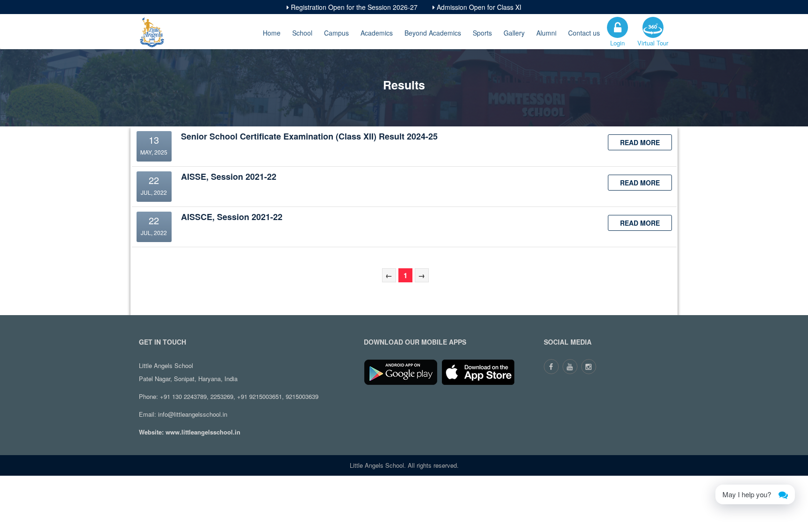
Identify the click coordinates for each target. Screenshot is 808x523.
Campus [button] (336, 32)
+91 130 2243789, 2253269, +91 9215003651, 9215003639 (239, 396)
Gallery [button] (514, 32)
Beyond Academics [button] (432, 32)
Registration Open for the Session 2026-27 (353, 7)
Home (272, 32)
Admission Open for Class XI (478, 7)
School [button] (302, 32)
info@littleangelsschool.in (192, 414)
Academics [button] (377, 32)
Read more (640, 142)
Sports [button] (482, 32)
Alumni (546, 32)
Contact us (584, 32)
